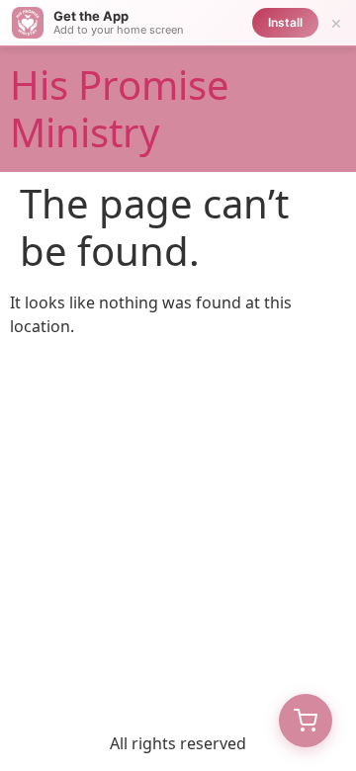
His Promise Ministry (119, 108)
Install (285, 22)
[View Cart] (305, 720)
